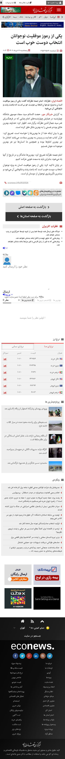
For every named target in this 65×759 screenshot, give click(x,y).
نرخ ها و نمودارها (16, 672)
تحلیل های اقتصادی (16, 696)
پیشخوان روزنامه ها (49, 724)
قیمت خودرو (16, 682)
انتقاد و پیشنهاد (48, 687)
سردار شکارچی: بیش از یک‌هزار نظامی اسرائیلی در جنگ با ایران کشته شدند (33, 508)
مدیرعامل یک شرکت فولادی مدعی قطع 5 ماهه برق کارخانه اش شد (34, 487)
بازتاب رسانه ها (48, 719)
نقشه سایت (49, 682)
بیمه (15, 17)
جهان (46, 17)
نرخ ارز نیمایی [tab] (18, 346)
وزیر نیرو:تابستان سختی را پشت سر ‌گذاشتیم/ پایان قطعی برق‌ (35, 537)
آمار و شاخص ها (16, 687)
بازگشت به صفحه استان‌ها (35, 216)
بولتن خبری (16, 705)
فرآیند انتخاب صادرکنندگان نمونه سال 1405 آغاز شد (39, 523)
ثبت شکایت (16, 724)
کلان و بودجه (30, 17)
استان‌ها (9, 57)
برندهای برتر (16, 729)
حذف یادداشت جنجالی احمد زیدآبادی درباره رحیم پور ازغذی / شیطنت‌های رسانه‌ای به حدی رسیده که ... (36, 549)
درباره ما (49, 663)
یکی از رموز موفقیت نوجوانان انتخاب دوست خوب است (36, 39)
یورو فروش (54, 386)
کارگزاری (7, 17)
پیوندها (48, 677)
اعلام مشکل (48, 691)
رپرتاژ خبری (16, 734)
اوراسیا (53, 17)
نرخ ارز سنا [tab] (48, 346)
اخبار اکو (49, 710)
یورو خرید (54, 366)
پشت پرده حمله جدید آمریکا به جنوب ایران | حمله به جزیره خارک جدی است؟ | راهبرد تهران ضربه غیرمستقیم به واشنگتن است (33, 499)
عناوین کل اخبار (48, 701)
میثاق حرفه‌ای (49, 696)
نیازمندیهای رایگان (16, 710)
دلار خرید (55, 359)
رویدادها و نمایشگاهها (16, 691)
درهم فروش (54, 392)
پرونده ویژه (48, 729)
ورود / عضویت (54, 3)
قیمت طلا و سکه (24, 3)
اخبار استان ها (49, 715)
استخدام (16, 701)
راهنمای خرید (16, 719)
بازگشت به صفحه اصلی (32, 207)
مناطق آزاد (48, 734)
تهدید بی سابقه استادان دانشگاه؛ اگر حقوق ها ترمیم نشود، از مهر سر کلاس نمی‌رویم (34, 516)
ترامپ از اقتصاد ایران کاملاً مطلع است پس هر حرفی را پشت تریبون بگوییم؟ (35, 530)
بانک (21, 17)
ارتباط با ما (48, 668)
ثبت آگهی (16, 715)
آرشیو (49, 672)
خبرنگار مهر (47, 114)
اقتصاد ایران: (56, 101)
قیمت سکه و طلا (16, 668)
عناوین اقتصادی (48, 705)
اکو (40, 17)
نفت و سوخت (10, 3)
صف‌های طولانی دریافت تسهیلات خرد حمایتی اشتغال (39, 542)
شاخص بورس (16, 677)
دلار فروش (54, 379)
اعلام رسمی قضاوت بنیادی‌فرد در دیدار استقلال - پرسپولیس (36, 492)
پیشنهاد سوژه (16, 663)
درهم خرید (54, 372)
